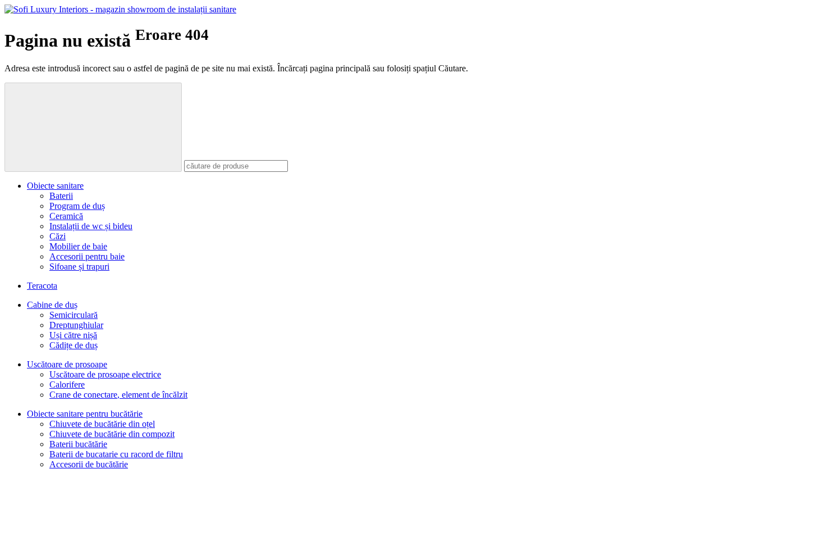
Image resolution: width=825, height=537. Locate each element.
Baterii (61, 196)
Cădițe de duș (73, 345)
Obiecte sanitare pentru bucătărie (85, 413)
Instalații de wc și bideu (90, 226)
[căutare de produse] (93, 127)
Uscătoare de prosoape (67, 364)
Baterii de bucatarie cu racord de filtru (116, 454)
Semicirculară (73, 315)
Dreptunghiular (76, 325)
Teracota (42, 285)
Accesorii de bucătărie (88, 464)
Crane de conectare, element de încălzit (118, 394)
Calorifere (67, 384)
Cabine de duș (52, 305)
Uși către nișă (73, 335)
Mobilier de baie (78, 246)
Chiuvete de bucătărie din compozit (112, 434)
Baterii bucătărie (78, 444)
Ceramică (66, 216)
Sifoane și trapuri (79, 266)
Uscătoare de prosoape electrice (105, 374)
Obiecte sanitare (55, 185)
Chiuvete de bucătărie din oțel (102, 424)
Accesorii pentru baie (87, 256)
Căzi (57, 236)
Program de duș (77, 206)
